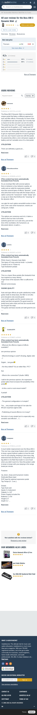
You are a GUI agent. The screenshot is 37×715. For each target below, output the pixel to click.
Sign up (24, 680)
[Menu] (34, 7)
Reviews (12, 34)
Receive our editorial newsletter (13, 675)
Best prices (21, 34)
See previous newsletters (10, 684)
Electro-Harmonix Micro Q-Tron (22, 552)
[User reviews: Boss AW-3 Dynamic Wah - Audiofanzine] (9, 2)
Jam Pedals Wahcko (19, 563)
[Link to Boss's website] (15, 21)
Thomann (6, 44)
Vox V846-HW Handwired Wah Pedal (24, 574)
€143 (29, 44)
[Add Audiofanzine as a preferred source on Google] (8, 669)
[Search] (3, 7)
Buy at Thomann (30, 74)
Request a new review (18, 541)
